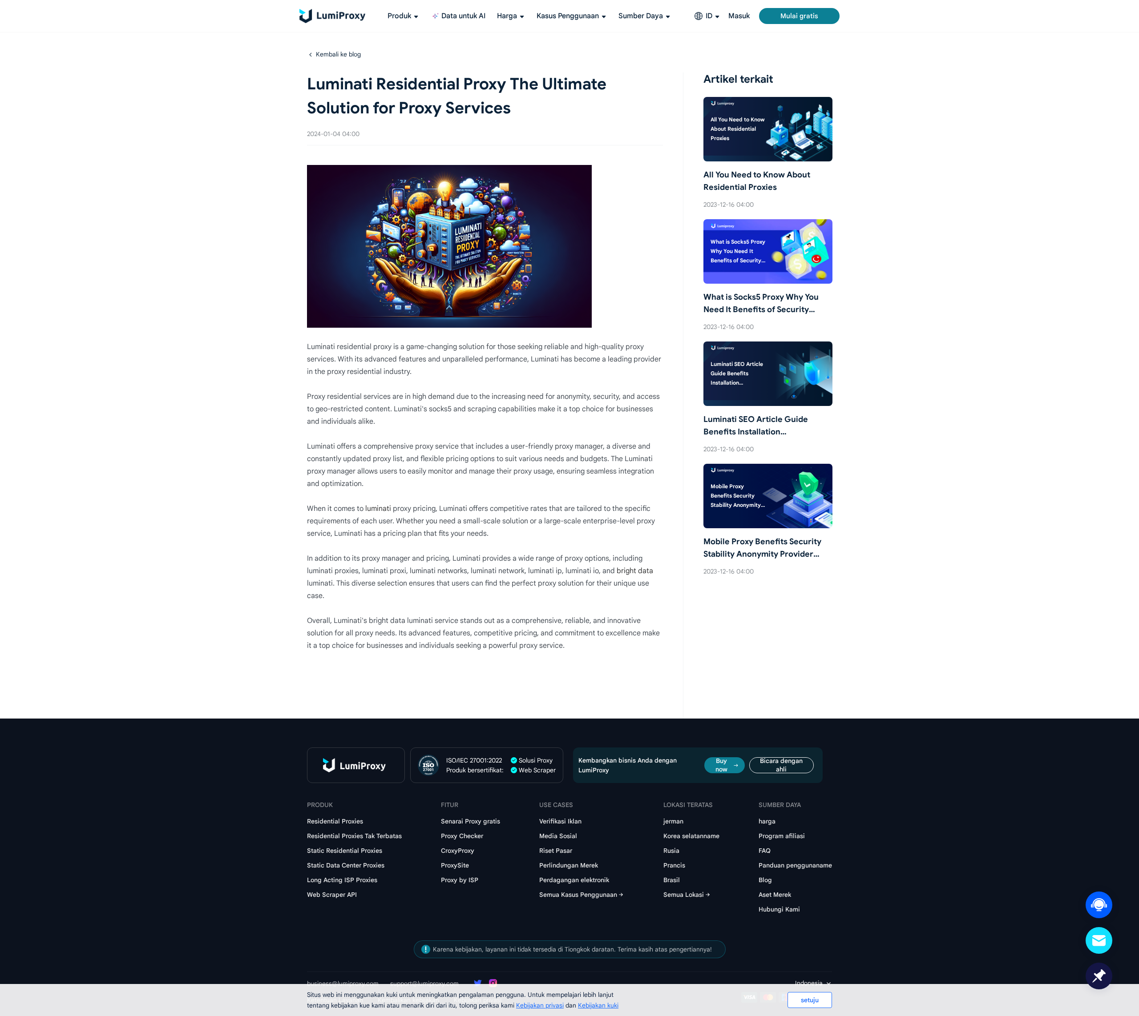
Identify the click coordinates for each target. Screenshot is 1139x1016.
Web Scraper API (332, 895)
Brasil (671, 880)
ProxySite (455, 865)
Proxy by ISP (459, 880)
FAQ (765, 851)
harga (767, 821)
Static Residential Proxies (344, 851)
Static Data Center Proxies (345, 865)
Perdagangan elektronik (574, 880)
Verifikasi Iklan (560, 821)
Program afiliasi (782, 836)
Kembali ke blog (338, 54)
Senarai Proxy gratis (470, 821)
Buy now (721, 765)
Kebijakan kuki (598, 1005)
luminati (378, 508)
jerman (673, 821)
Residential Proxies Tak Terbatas (354, 836)
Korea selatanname (691, 836)
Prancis (674, 865)
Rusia (671, 851)
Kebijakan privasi (540, 1005)
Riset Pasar (555, 851)
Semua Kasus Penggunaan (578, 895)
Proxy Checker (462, 836)
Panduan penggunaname (795, 865)
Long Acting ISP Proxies (342, 880)
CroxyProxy (457, 851)
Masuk (739, 16)
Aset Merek (775, 895)
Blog (765, 880)
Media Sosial (558, 836)
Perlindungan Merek (568, 865)
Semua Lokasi (683, 895)
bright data (635, 570)
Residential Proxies (335, 821)
